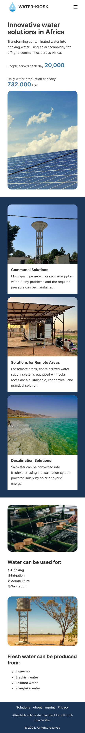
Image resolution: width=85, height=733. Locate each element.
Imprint (49, 707)
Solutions (23, 707)
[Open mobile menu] (75, 6)
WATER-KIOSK (33, 6)
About (37, 707)
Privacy (63, 707)
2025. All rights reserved (44, 727)
